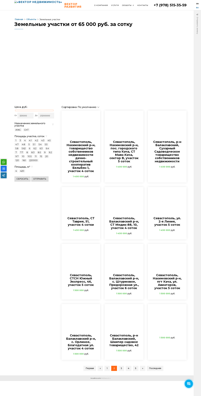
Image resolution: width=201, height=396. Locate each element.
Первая (90, 368)
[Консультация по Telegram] (4, 175)
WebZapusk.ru (106, 378)
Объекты (31, 19)
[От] (25, 116)
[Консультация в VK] (4, 169)
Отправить (39, 179)
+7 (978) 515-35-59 (170, 5)
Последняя (155, 368)
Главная (19, 19)
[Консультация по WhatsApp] (4, 162)
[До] (46, 116)
